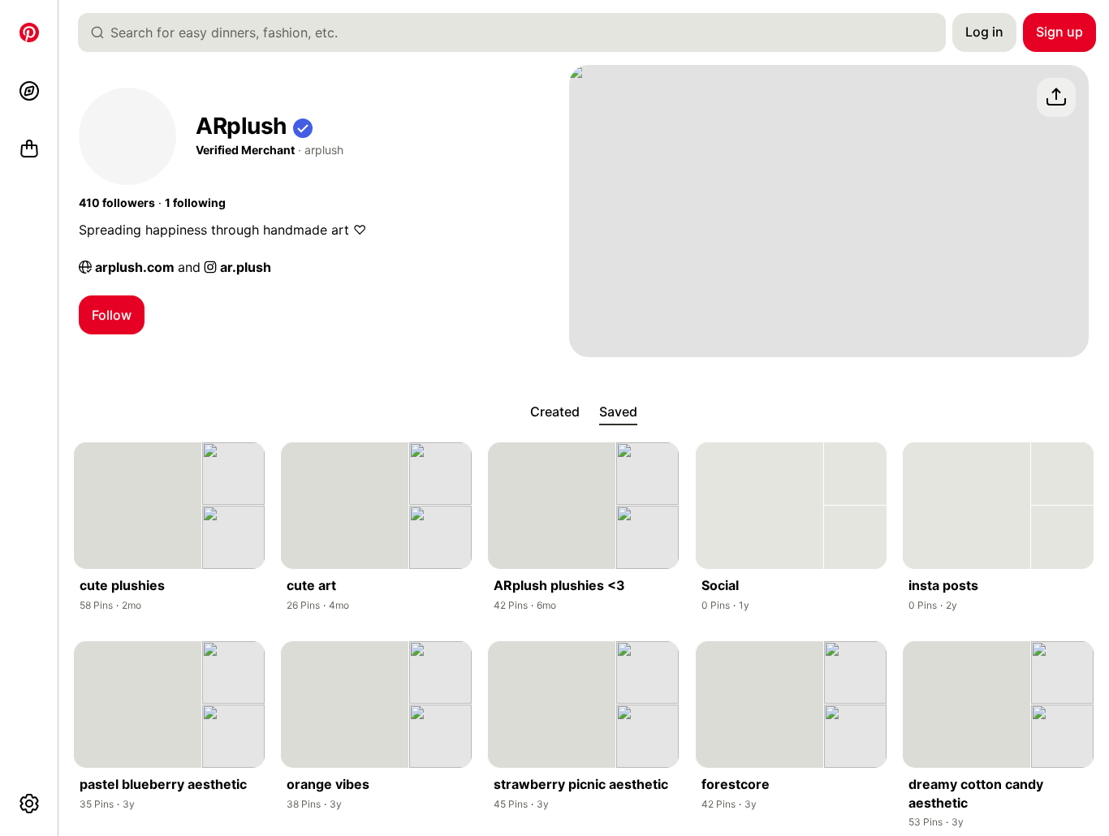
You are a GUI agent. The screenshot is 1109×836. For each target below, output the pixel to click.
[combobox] (518, 32)
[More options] (29, 803)
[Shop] (29, 149)
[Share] (1056, 97)
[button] (303, 126)
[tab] (554, 412)
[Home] (29, 32)
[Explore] (29, 90)
